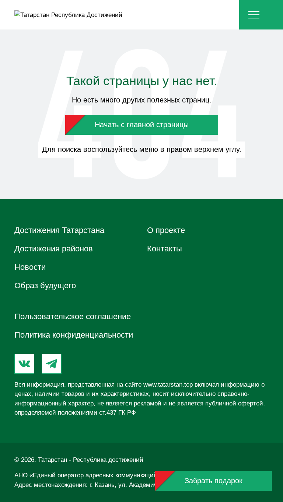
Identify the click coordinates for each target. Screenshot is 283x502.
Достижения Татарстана (59, 230)
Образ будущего (45, 285)
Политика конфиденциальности (73, 334)
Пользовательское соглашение (72, 316)
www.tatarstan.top (168, 384)
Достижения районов (53, 248)
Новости (30, 267)
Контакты (164, 248)
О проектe (166, 230)
